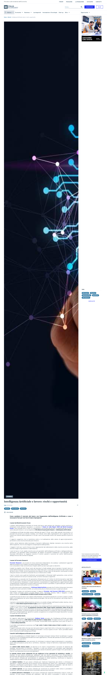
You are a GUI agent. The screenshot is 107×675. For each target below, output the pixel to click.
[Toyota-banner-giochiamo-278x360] (92, 41)
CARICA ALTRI (91, 301)
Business (27, 12)
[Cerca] (81, 6)
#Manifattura (85, 646)
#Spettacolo (97, 618)
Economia (18, 12)
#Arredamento (86, 297)
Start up (61, 12)
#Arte (84, 618)
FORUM (61, 1)
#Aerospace (85, 293)
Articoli (9, 17)
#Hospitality (85, 591)
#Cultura (90, 618)
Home (5, 17)
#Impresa (7, 508)
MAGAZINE (69, 1)
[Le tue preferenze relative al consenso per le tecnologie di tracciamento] (104, 672)
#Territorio (23, 508)
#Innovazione (15, 508)
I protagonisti (37, 12)
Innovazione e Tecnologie (50, 12)
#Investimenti (96, 643)
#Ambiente (95, 295)
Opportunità (84, 12)
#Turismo (97, 594)
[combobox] (72, 6)
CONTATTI (99, 1)
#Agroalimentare (86, 295)
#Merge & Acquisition (88, 594)
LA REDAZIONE (79, 1)
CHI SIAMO (90, 1)
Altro (66, 12)
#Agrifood (93, 293)
